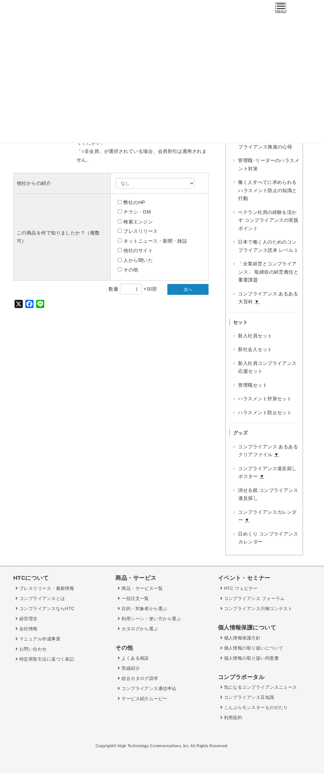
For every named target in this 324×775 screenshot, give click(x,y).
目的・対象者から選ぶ (143, 608)
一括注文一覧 (134, 598)
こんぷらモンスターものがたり (255, 707)
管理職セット (252, 385)
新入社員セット (255, 335)
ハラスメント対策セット (265, 398)
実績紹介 (130, 668)
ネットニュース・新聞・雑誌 (155, 241)
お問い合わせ (32, 648)
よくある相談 (134, 658)
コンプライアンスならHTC (46, 608)
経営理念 (27, 618)
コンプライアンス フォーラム (253, 598)
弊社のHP (134, 202)
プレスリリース (140, 231)
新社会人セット (255, 349)
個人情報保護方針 (241, 637)
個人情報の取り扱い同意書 (250, 658)
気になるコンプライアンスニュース (259, 687)
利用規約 (232, 717)
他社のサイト (138, 250)
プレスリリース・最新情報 (46, 588)
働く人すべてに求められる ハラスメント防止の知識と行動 (267, 190)
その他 (130, 269)
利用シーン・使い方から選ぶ (150, 618)
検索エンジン (138, 221)
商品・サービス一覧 (141, 588)
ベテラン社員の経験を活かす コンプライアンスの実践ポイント (268, 220)
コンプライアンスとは (41, 598)
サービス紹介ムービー (143, 698)
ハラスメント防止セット (265, 412)
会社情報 (27, 628)
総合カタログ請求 (139, 678)
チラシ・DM (137, 212)
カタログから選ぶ (139, 628)
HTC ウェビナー (240, 588)
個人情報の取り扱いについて (252, 648)
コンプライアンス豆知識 (248, 697)
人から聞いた (138, 260)
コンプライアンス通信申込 (148, 688)
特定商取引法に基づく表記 (46, 659)
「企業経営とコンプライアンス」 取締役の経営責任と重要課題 (268, 271)
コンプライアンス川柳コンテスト (257, 608)
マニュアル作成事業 (39, 638)
